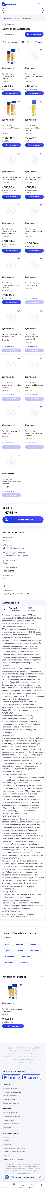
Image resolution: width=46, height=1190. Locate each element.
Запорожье (34, 950)
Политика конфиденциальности (13, 1152)
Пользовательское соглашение (13, 1159)
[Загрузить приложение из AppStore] (31, 1077)
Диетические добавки (10, 1088)
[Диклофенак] (11, 56)
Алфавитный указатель (10, 1124)
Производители (8, 1120)
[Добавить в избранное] (18, 50)
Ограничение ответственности (13, 1148)
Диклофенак (8, 68)
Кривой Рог (10, 956)
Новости (5, 1155)
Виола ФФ (7, 540)
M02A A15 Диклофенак (13, 548)
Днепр (8, 950)
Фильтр (41, 42)
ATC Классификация (9, 1113)
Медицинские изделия (10, 1103)
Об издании (6, 1144)
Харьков (19, 945)
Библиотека (6, 1127)
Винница (9, 962)
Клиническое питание (10, 1096)
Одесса (33, 945)
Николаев (26, 956)
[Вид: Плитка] (23, 42)
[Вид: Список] (28, 42)
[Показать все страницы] (42, 25)
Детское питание (8, 1099)
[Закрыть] (40, 1177)
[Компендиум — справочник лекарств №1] (9, 4)
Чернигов (23, 962)
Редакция (5, 1141)
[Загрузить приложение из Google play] (11, 1077)
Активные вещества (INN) (11, 1116)
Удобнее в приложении (22, 1177)
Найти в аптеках (34, 34)
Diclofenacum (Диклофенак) (15, 555)
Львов (20, 950)
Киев (7, 945)
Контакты (5, 1137)
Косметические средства (11, 1092)
